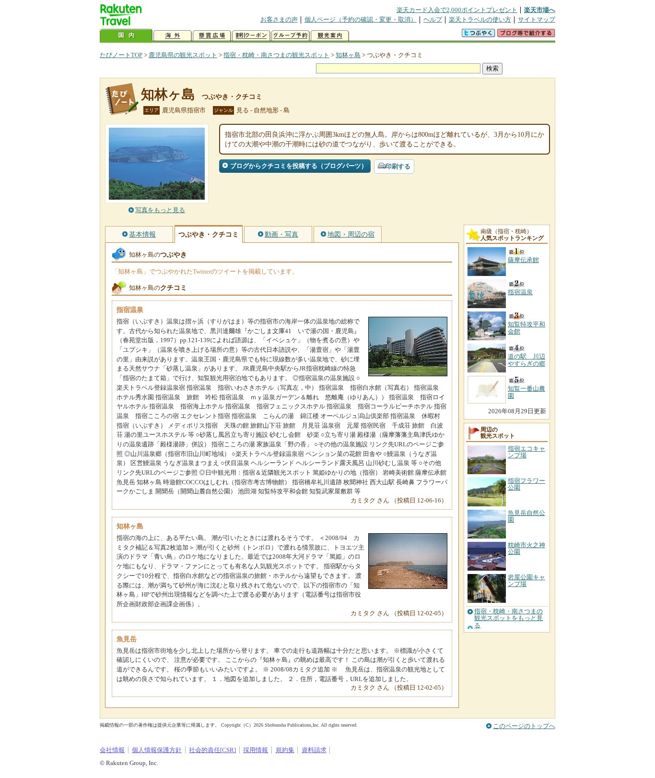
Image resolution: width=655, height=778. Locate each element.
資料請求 (314, 750)
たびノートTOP (121, 55)
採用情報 (255, 750)
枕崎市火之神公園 (526, 548)
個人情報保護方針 (157, 750)
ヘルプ (432, 19)
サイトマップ (536, 19)
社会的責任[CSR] (212, 750)
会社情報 (112, 750)
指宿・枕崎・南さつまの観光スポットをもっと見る (508, 618)
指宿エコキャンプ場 (526, 452)
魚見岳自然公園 (526, 516)
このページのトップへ (524, 726)
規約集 (285, 750)
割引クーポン (251, 36)
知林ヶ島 (348, 55)
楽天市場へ (539, 9)
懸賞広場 (212, 36)
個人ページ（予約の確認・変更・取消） (360, 19)
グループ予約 (290, 36)
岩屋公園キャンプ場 (526, 580)
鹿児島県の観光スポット (183, 55)
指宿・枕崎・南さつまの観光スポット (276, 55)
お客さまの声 (279, 19)
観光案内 (330, 36)
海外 (172, 36)
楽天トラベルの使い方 (480, 19)
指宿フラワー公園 (526, 484)
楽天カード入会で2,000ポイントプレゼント (457, 9)
